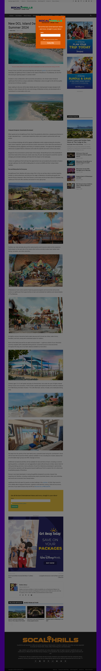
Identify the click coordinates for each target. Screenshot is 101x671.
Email (42, 32)
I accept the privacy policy (51, 39)
